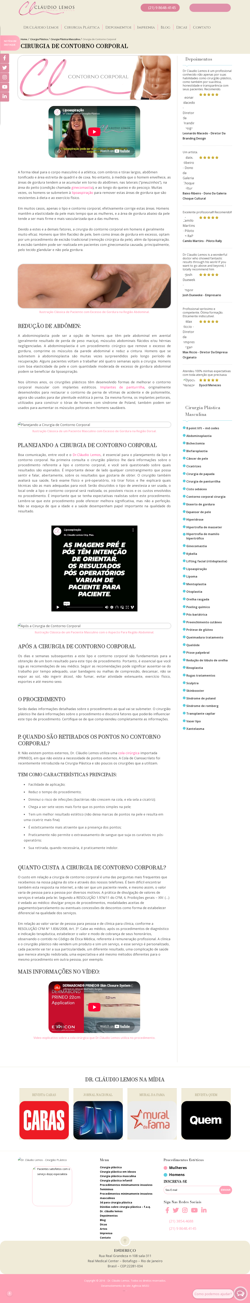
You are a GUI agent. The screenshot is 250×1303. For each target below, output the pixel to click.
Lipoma (191, 576)
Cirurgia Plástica (82, 27)
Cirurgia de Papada (200, 474)
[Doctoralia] (52, 1186)
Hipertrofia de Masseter (204, 527)
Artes (103, 1229)
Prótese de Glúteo (199, 630)
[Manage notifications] (9, 1293)
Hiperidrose (195, 520)
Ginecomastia (196, 546)
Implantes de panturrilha (122, 387)
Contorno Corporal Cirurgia (205, 497)
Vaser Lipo (193, 721)
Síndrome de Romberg (202, 706)
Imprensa (146, 27)
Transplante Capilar (200, 714)
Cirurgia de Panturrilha (203, 481)
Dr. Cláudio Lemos (111, 1211)
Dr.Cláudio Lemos (40, 27)
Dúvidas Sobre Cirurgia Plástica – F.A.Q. (125, 1207)
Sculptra (192, 683)
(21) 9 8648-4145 (162, 7)
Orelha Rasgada (197, 599)
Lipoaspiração (196, 569)
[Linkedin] (203, 1210)
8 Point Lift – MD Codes (202, 428)
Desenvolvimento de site (115, 1285)
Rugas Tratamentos (200, 675)
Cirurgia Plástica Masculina (65, 39)
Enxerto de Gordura (200, 504)
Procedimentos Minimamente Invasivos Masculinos (126, 1196)
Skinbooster (195, 691)
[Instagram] (184, 1212)
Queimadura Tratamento (204, 637)
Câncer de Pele (197, 459)
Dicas (181, 27)
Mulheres (178, 1167)
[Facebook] (167, 1212)
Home (24, 39)
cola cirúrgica (128, 753)
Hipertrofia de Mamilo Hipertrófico (202, 536)
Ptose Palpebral (198, 653)
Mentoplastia (196, 584)
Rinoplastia (194, 668)
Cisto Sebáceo (196, 489)
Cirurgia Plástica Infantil (116, 1180)
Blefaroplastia (197, 451)
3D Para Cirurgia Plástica (116, 1202)
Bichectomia (195, 443)
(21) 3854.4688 (181, 1221)
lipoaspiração (82, 192)
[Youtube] (194, 1212)
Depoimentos (118, 27)
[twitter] (175, 1212)
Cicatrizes (193, 466)
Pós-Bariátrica (196, 615)
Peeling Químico (198, 607)
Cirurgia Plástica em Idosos (118, 1171)
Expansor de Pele (198, 512)
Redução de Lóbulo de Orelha (207, 660)
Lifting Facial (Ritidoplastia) (206, 561)
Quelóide (193, 645)
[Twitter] (4, 68)
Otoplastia (194, 592)
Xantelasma (195, 729)
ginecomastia (82, 187)
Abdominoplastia (199, 436)
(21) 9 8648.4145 (182, 1228)
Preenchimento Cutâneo (204, 622)
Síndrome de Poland (201, 698)
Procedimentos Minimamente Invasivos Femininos (126, 1187)
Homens (177, 1174)
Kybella (191, 554)
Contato (202, 27)
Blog (165, 27)
